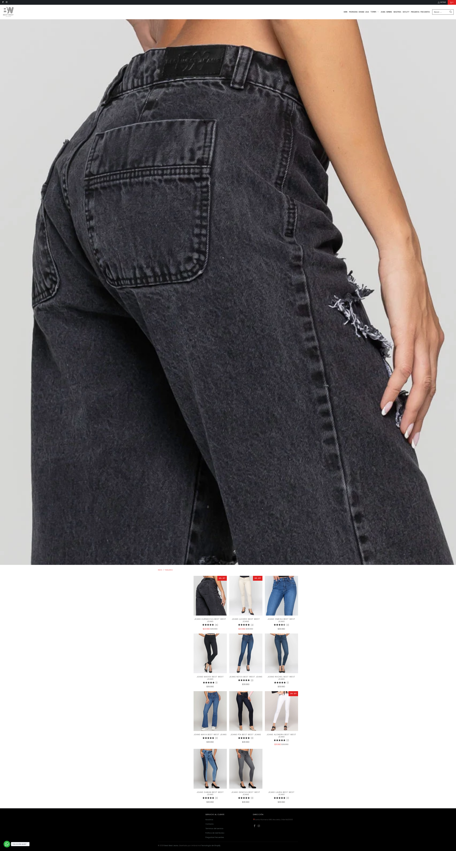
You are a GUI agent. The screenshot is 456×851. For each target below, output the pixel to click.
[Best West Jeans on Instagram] (6, 2)
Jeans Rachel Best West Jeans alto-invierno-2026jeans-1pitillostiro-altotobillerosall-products (281, 653)
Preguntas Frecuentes (214, 837)
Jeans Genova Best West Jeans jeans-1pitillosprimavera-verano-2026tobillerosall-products (245, 769)
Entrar (443, 2)
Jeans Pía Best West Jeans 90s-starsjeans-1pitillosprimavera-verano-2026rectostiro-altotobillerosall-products (245, 711)
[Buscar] (451, 12)
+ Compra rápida (210, 601)
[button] (374, 12)
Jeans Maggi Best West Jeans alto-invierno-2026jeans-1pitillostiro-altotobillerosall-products (210, 653)
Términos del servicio (214, 828)
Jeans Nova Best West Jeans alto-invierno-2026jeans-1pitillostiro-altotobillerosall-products (245, 653)
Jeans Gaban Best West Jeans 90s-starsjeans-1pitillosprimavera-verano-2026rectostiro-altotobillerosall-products (210, 769)
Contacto (209, 824)
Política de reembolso (214, 833)
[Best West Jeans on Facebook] (3, 2)
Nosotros (209, 819)
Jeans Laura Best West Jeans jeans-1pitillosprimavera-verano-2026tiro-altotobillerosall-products (281, 769)
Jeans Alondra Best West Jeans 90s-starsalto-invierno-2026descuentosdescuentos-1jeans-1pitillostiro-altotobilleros (281, 711)
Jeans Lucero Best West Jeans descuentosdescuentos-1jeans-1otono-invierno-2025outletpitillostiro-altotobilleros (245, 596)
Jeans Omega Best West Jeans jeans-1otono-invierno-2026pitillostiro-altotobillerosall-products (281, 596)
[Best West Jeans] (8, 12)
